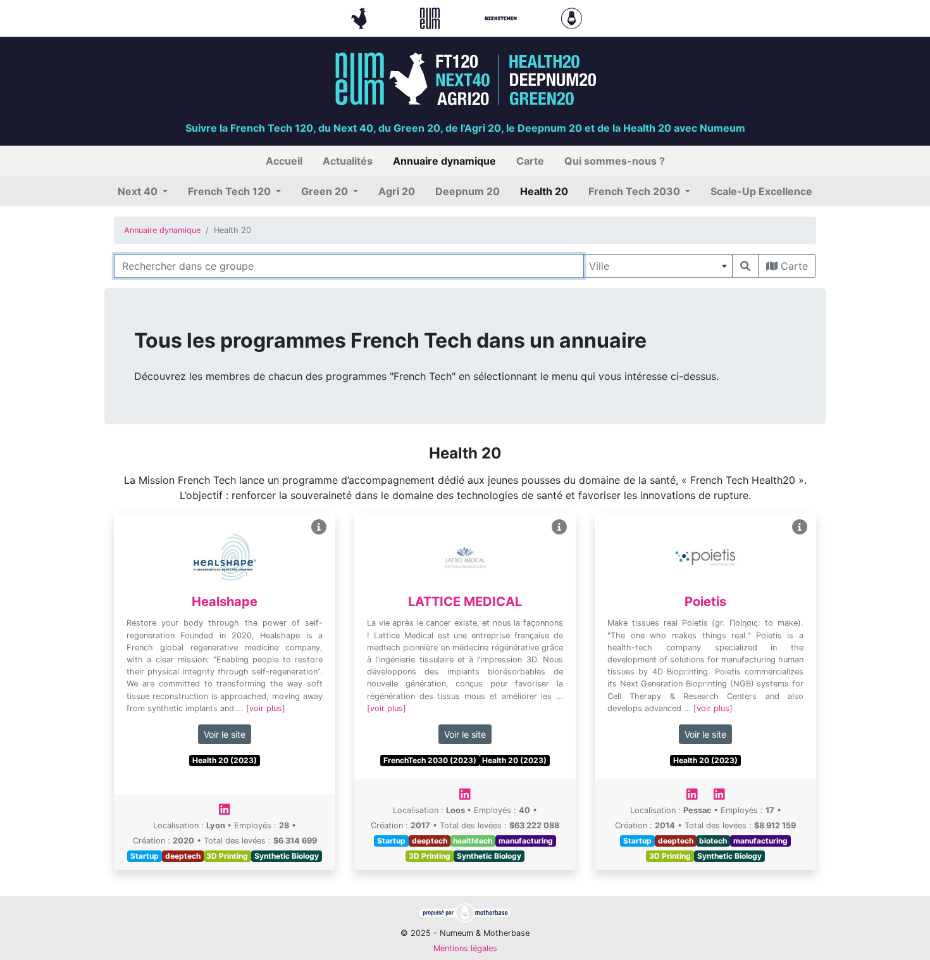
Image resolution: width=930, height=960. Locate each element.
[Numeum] (431, 17)
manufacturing (526, 840)
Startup (144, 856)
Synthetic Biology (286, 856)
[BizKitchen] (502, 17)
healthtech (472, 840)
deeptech (183, 856)
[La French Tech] (360, 17)
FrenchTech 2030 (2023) (429, 760)
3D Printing (227, 856)
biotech (713, 840)
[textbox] (658, 266)
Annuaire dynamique (162, 230)
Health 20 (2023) (224, 760)
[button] (143, 191)
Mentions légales (465, 948)
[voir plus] (265, 708)
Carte (793, 266)
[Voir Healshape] (319, 527)
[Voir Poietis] (799, 527)
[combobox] (658, 266)
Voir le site (224, 734)
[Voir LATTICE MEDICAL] (559, 527)
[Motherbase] (571, 17)
